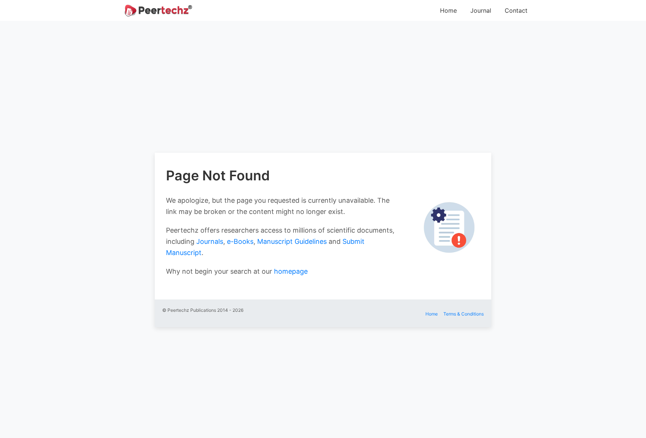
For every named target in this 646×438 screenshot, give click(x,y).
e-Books (240, 241)
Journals (209, 241)
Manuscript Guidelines (292, 241)
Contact (516, 10)
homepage (291, 271)
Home (448, 10)
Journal (480, 10)
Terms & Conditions (463, 314)
